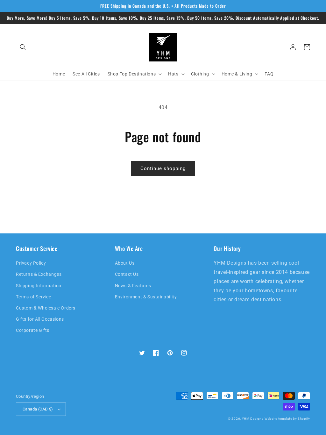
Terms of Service (33, 296)
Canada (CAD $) (38, 409)
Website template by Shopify (287, 418)
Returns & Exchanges (38, 274)
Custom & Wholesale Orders (45, 307)
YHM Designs (253, 418)
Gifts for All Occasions (40, 319)
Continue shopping (163, 168)
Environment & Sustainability (146, 296)
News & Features (133, 285)
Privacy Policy (31, 263)
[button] (23, 47)
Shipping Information (38, 285)
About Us (125, 263)
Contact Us (127, 274)
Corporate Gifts (32, 330)
